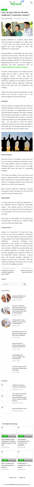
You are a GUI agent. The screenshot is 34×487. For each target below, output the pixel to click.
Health (4, 9)
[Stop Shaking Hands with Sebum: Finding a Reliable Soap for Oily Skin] (8, 432)
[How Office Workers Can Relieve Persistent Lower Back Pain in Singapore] (6, 334)
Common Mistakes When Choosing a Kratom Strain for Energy (19, 368)
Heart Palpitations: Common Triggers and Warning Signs (18, 356)
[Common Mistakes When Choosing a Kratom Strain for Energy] (6, 369)
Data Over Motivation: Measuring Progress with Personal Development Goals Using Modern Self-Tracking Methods (19, 309)
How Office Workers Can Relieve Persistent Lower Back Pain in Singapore (19, 333)
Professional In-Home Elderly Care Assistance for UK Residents (19, 321)
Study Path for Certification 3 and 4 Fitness (24, 465)
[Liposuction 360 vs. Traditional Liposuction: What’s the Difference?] (6, 346)
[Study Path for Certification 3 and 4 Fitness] (25, 456)
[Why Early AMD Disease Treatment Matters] (6, 298)
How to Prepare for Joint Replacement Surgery (7, 465)
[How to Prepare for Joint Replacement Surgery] (8, 456)
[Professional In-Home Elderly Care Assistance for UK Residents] (6, 323)
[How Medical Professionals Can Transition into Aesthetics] (25, 432)
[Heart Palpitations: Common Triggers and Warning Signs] (6, 358)
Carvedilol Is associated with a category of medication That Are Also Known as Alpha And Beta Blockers (19, 397)
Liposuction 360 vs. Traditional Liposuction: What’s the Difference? (19, 345)
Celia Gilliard (8, 18)
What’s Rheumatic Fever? (19, 408)
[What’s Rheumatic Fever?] (6, 409)
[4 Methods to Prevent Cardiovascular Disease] (6, 387)
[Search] (31, 3)
